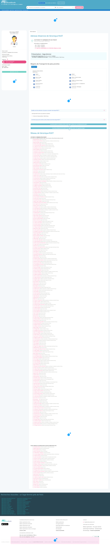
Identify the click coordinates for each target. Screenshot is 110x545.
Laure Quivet (35, 214)
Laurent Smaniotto (36, 451)
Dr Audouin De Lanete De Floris (39, 247)
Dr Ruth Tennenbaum (37, 153)
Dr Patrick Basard (36, 487)
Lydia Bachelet (36, 297)
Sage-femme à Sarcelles (21, 507)
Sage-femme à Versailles (6, 507)
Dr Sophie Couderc (36, 301)
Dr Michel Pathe (36, 155)
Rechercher (79, 7)
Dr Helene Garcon (36, 303)
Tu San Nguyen (36, 343)
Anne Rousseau (36, 166)
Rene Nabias (35, 285)
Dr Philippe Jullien (36, 469)
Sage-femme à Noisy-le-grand (23, 503)
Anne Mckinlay (36, 195)
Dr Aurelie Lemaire (36, 248)
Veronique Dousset (36, 249)
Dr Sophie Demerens (37, 277)
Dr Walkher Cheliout (37, 464)
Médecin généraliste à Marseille (26, 523)
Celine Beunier (36, 251)
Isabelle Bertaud (36, 347)
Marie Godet (35, 353)
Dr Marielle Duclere (37, 446)
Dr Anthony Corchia (37, 268)
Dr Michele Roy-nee (37, 413)
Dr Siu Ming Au (36, 252)
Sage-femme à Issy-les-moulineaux (23, 501)
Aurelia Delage (36, 265)
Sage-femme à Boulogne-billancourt (8, 498)
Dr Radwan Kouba (36, 324)
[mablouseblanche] (6, 520)
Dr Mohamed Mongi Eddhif (38, 321)
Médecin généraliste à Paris (25, 522)
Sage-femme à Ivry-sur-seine (22, 509)
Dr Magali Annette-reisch (38, 337)
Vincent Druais (36, 478)
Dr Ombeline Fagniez (37, 420)
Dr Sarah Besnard (36, 208)
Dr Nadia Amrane (36, 158)
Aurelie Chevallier (36, 416)
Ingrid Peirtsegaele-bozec (38, 331)
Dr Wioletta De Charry (37, 148)
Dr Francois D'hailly (37, 394)
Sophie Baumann (36, 295)
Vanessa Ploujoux (36, 400)
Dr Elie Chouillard (36, 310)
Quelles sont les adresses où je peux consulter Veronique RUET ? (45, 110)
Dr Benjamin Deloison (37, 159)
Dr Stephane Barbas (37, 307)
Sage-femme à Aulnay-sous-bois (7, 510)
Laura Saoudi (35, 314)
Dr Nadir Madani (36, 350)
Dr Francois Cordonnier (37, 300)
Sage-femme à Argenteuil (6, 501)
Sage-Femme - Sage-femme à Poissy (16, 10)
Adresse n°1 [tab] (34, 66)
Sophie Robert (36, 255)
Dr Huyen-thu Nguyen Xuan (38, 346)
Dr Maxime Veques (36, 191)
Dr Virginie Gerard (36, 455)
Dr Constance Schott (37, 163)
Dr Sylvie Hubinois (36, 461)
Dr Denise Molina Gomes (38, 393)
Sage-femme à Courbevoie (6, 506)
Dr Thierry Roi (35, 381)
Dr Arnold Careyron (37, 224)
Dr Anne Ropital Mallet (37, 356)
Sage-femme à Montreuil (6, 500)
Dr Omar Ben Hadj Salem (38, 239)
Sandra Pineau (36, 284)
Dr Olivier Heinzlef (36, 293)
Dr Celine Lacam (36, 317)
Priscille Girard (36, 198)
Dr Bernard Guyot (36, 383)
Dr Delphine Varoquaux (37, 185)
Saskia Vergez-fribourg (37, 215)
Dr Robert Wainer (36, 334)
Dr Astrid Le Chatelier (37, 272)
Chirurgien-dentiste (97, 526)
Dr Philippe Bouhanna (37, 425)
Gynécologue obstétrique (88, 528)
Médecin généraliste (60, 522)
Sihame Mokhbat (36, 149)
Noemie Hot (35, 245)
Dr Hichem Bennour (37, 338)
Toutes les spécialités (5, 10)
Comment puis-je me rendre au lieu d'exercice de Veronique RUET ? (45, 119)
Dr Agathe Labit (36, 402)
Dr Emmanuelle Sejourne (38, 410)
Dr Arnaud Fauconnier (37, 199)
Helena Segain (36, 327)
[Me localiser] (73, 7)
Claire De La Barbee (37, 467)
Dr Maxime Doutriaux (37, 422)
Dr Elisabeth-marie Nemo (38, 231)
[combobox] (65, 7)
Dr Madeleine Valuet (37, 183)
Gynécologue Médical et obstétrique (63, 525)
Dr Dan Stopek (36, 359)
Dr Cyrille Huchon (36, 173)
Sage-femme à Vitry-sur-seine (7, 508)
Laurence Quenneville (37, 270)
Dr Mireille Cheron (36, 377)
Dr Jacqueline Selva (37, 150)
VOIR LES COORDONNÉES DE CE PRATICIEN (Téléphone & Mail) (48, 48)
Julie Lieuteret (35, 281)
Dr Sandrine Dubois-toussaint (39, 304)
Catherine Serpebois (37, 216)
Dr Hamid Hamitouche (37, 323)
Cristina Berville (36, 412)
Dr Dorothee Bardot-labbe (38, 468)
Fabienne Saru (36, 373)
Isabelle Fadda (36, 374)
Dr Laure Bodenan (36, 360)
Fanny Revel (35, 172)
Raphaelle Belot (36, 139)
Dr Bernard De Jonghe (37, 403)
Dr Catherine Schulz (37, 146)
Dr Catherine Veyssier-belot (38, 477)
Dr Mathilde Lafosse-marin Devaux (39, 202)
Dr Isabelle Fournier (37, 392)
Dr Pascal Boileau (36, 161)
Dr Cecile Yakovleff (36, 361)
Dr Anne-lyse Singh (37, 371)
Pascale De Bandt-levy (37, 189)
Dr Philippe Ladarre (37, 186)
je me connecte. (61, 2)
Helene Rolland (36, 364)
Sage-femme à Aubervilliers (22, 499)
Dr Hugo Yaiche (36, 244)
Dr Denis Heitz (36, 290)
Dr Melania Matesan (37, 318)
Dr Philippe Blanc (36, 328)
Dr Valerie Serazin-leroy (37, 386)
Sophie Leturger (36, 237)
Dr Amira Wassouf (36, 311)
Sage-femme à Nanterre (6, 503)
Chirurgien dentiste (59, 523)
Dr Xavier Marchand (37, 209)
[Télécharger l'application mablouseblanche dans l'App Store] (4, 524)
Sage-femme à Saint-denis (6, 499)
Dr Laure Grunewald (37, 456)
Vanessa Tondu (36, 205)
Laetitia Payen (35, 238)
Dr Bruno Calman (36, 275)
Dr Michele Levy (36, 404)
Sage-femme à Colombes (6, 509)
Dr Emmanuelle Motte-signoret (39, 145)
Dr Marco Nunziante (37, 176)
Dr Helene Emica (36, 288)
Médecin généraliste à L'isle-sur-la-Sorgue (28, 528)
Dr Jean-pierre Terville (37, 336)
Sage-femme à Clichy (21, 508)
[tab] (69, 110)
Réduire (96, 536)
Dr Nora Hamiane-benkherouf (39, 196)
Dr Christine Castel (36, 363)
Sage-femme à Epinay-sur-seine (23, 512)
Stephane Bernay (36, 448)
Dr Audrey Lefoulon (37, 271)
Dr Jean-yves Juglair (37, 267)
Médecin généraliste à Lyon (25, 525)
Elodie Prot (35, 298)
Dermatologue (58, 528)
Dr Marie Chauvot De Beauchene (39, 242)
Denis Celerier (36, 481)
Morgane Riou (36, 484)
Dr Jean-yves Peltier (37, 333)
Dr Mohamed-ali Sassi (37, 415)
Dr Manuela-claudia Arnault (38, 152)
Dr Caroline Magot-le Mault (38, 454)
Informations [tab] (33, 31)
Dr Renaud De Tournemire (38, 169)
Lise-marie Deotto (36, 308)
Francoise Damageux (37, 232)
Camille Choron (36, 175)
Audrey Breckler (36, 257)
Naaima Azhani (36, 320)
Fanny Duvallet (36, 449)
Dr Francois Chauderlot (37, 221)
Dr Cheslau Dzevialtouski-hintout (39, 349)
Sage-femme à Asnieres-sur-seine (7, 511)
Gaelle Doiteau (36, 341)
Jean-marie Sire (36, 397)
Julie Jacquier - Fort (36, 399)
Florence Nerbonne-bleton (38, 235)
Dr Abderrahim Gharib (37, 406)
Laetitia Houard (36, 162)
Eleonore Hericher (36, 219)
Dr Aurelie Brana (36, 178)
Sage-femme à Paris (5, 502)
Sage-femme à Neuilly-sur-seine (23, 506)
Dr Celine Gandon (36, 229)
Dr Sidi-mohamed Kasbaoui (38, 260)
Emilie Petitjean (36, 417)
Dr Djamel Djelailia (36, 379)
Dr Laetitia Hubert (36, 369)
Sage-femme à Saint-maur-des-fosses (8, 514)
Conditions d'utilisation (5, 541)
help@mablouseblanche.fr (89, 522)
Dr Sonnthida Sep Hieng (37, 370)
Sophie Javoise (36, 344)
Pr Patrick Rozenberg (37, 225)
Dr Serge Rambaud (37, 241)
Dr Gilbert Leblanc (36, 280)
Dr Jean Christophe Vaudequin (39, 462)
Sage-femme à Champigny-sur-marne (24, 498)
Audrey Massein (36, 376)
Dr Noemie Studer (36, 258)
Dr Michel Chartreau (37, 458)
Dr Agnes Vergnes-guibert (38, 390)
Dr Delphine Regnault (37, 274)
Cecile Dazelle (35, 291)
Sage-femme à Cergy (21, 510)
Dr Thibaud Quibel (36, 227)
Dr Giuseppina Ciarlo (37, 354)
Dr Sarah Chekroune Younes (38, 407)
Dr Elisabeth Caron (36, 206)
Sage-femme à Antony (21, 505)
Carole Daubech (36, 182)
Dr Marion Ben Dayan (37, 143)
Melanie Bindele (36, 142)
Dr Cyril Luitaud (36, 485)
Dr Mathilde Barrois (37, 212)
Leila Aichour (35, 171)
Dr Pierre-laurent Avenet (38, 140)
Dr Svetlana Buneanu (37, 192)
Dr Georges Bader (36, 419)
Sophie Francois (36, 282)
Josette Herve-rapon (37, 228)
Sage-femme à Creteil (5, 505)
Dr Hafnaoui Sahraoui (37, 326)
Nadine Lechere (36, 482)
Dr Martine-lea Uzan (37, 287)
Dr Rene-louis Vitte (36, 156)
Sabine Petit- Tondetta (37, 479)
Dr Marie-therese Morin (37, 465)
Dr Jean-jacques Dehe (37, 262)
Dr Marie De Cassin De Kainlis (39, 471)
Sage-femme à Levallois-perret (23, 502)
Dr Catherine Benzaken (37, 222)
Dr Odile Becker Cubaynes (38, 452)
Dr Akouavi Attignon (37, 389)
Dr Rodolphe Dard (36, 330)
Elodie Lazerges (36, 168)
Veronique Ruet (36, 380)
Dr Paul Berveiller (36, 305)
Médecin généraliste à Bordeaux (26, 527)
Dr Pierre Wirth (36, 294)
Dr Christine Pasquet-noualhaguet (39, 181)
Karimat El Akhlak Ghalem (38, 218)
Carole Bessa (35, 194)
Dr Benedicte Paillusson (37, 254)
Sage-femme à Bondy (21, 514)
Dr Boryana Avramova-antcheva (39, 366)
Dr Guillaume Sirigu (37, 409)
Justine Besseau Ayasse (37, 165)
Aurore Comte (35, 211)
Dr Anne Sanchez (36, 423)
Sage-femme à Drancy (21, 500)
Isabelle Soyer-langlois (37, 201)
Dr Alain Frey (35, 367)
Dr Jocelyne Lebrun (36, 278)
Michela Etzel (35, 316)
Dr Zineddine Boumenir (37, 351)
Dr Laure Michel (36, 340)
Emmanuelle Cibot (36, 188)
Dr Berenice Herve (36, 261)
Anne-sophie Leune (37, 204)
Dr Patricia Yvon (36, 459)
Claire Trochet (35, 313)
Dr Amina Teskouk (36, 472)
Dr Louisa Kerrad (36, 396)
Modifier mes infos (14, 71)
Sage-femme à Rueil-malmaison (7, 512)
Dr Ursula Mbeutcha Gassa (38, 264)
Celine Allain (35, 387)
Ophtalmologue (59, 527)
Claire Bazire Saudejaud (37, 357)
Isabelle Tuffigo (36, 234)
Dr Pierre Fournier (36, 179)
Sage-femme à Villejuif (21, 511)
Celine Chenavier (36, 384)
